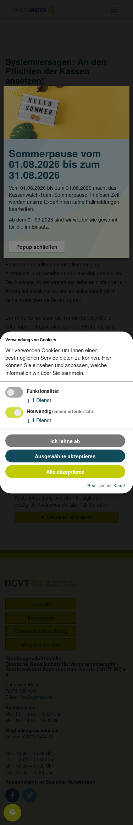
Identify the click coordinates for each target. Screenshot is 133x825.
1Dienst (39, 399)
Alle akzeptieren (65, 471)
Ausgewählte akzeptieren (65, 456)
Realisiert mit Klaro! (106, 485)
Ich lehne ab (65, 440)
